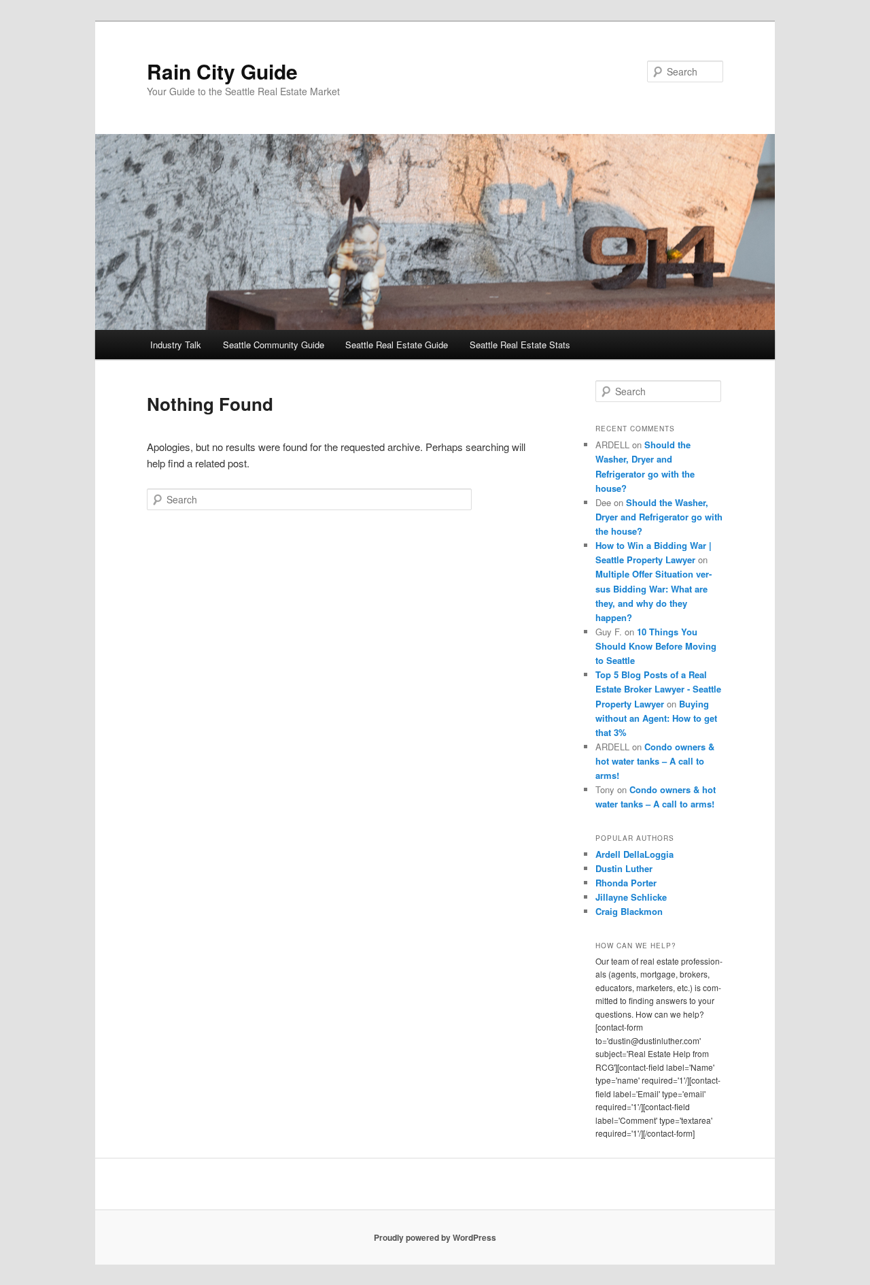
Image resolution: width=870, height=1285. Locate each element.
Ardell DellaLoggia (634, 854)
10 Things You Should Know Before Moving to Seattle (655, 646)
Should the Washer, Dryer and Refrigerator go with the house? (659, 516)
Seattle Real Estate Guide (396, 344)
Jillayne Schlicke (631, 896)
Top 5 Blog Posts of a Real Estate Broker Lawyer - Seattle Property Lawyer (658, 689)
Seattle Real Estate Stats (520, 344)
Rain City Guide (222, 71)
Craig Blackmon (629, 911)
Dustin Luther (623, 868)
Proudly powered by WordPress (435, 1237)
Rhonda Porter (626, 882)
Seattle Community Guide (273, 344)
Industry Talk (175, 344)
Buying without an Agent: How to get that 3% (656, 718)
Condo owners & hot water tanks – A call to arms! (654, 761)
